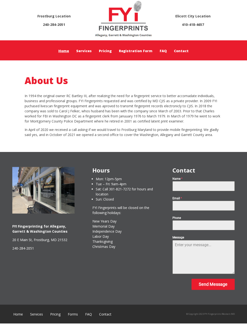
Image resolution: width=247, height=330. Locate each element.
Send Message (213, 284)
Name (177, 178)
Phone (176, 218)
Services (84, 51)
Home (63, 51)
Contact (181, 51)
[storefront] (43, 212)
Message (178, 237)
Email (177, 198)
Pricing (105, 51)
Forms (73, 314)
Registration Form (135, 51)
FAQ (163, 51)
